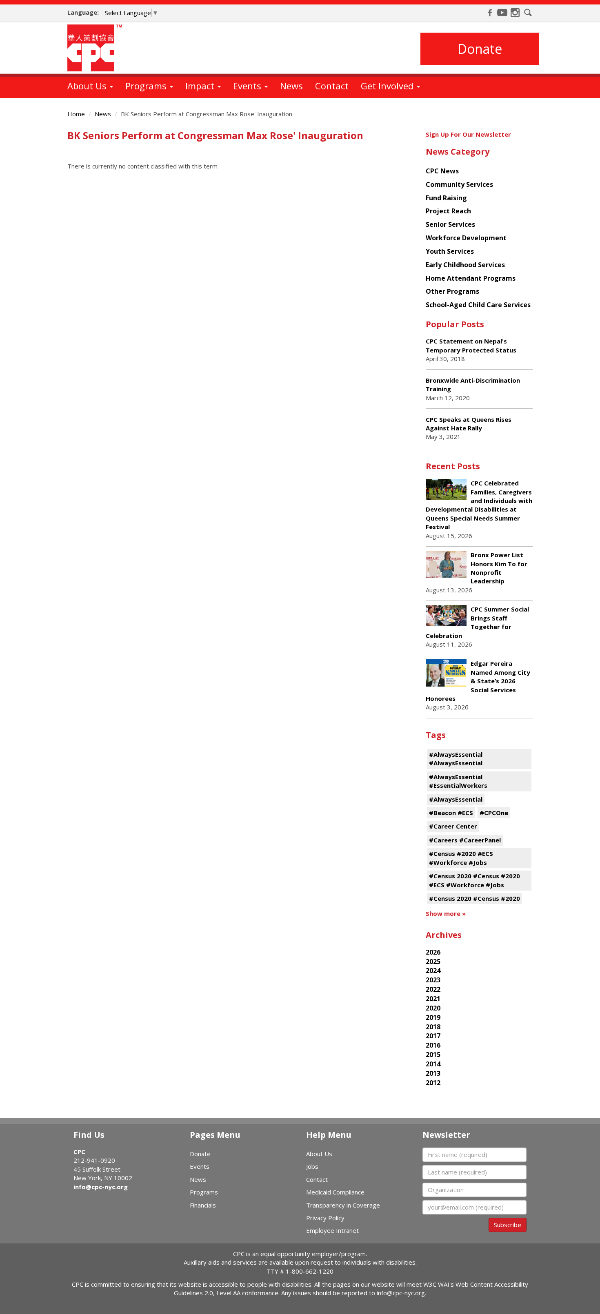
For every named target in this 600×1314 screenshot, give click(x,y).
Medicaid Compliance (335, 1192)
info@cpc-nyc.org (100, 1187)
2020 (433, 1008)
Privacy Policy (325, 1218)
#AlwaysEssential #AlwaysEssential (455, 758)
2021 (433, 998)
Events (248, 86)
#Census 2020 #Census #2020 (474, 898)
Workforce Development (466, 237)
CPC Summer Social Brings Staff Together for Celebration (477, 622)
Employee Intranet (332, 1230)
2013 (433, 1073)
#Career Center (453, 826)
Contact (332, 86)
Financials (203, 1205)
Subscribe (507, 1225)
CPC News (442, 170)
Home (76, 114)
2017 (433, 1035)
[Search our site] (528, 12)
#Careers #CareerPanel (465, 840)
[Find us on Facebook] (489, 12)
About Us (88, 86)
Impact (201, 86)
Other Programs (452, 291)
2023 (433, 979)
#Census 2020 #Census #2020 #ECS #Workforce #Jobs (474, 880)
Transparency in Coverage (343, 1205)
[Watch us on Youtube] (502, 12)
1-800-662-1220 (309, 1271)
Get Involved (388, 86)
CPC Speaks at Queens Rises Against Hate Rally (468, 423)
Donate (480, 49)
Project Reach (448, 210)
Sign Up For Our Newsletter (468, 134)
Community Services (459, 184)
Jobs (312, 1166)
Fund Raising (446, 197)
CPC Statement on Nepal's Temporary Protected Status (471, 345)
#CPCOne (494, 813)
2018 (433, 1026)
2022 (433, 989)
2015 (433, 1054)
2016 (433, 1045)
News (291, 86)
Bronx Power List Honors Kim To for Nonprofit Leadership (499, 568)
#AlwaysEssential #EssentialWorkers (458, 781)
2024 (433, 970)
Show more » (446, 913)
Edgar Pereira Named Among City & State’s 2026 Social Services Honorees (478, 680)
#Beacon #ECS (451, 813)
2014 (433, 1063)
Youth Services (450, 251)
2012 (433, 1082)
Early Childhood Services (465, 264)
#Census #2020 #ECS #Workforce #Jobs (461, 857)
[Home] (97, 47)
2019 (433, 1017)
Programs (147, 86)
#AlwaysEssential (455, 799)
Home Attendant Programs (471, 278)
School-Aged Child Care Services (478, 304)
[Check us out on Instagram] (515, 12)
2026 (433, 952)
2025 (433, 961)
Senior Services (450, 224)
